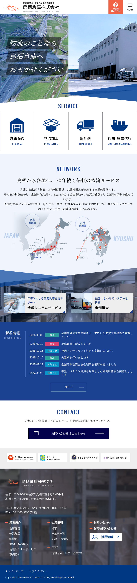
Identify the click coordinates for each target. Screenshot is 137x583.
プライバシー (39, 571)
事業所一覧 (58, 533)
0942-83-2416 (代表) (25, 507)
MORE (68, 387)
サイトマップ (15, 571)
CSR (55, 547)
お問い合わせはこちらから (68, 433)
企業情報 (57, 522)
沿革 (54, 528)
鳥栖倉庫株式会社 (31, 9)
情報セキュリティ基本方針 (68, 553)
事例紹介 (14, 554)
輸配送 (13, 538)
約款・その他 (60, 538)
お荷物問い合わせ (116, 9)
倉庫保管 (14, 528)
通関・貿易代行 (18, 544)
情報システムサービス (22, 549)
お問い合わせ (102, 522)
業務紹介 (15, 522)
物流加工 (14, 533)
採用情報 (107, 537)
